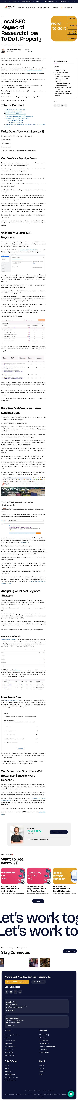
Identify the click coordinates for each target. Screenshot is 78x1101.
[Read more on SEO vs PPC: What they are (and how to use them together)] (39, 876)
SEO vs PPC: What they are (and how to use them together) (36, 888)
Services (39, 7)
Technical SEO (9, 1049)
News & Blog (54, 7)
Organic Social (8, 1043)
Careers (41, 1074)
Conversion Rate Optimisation (47, 1046)
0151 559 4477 (11, 1025)
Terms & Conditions (48, 1091)
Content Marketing (10, 1040)
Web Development (10, 1074)
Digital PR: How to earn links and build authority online (10, 888)
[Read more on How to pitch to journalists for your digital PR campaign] (65, 876)
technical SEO (25, 542)
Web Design (8, 1071)
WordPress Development (11, 1077)
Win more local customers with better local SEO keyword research (63, 93)
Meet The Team (30, 7)
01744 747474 (11, 1010)
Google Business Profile (16, 122)
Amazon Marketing (10, 1046)
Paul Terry (17, 49)
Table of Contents (60, 70)
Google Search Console (15, 120)
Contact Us (42, 1071)
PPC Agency (42, 1038)
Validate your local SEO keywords (15, 114)
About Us (46, 7)
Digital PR (7, 1038)
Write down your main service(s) (15, 109)
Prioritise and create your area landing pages (19, 116)
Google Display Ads (44, 1043)
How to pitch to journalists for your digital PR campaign (62, 888)
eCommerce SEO (9, 1055)
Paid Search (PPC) (44, 1035)
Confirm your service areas (13, 112)
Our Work (21, 7)
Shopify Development (10, 1080)
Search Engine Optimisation (12, 1035)
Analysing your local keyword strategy (17, 118)
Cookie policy (37, 1091)
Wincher (17, 670)
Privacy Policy (28, 1091)
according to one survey (34, 70)
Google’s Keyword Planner (28, 250)
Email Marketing (43, 1049)
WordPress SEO (9, 1052)
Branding (7, 1068)
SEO (2, 16)
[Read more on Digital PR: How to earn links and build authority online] (13, 876)
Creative (7, 1065)
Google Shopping (44, 1040)
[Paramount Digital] (9, 7)
